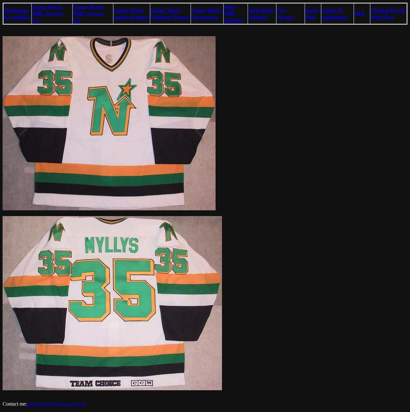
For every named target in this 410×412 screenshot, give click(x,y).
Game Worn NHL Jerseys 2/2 (88, 13)
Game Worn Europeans (206, 13)
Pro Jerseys (285, 13)
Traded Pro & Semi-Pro (387, 13)
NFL (359, 13)
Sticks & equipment (334, 13)
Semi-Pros (312, 13)
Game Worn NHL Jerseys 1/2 (47, 13)
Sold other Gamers (261, 13)
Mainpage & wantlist (16, 13)
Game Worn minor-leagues (130, 13)
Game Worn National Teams (169, 13)
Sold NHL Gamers (233, 13)
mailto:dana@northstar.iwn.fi (56, 404)
